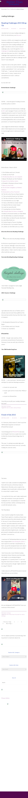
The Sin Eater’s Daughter (9, 187)
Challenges (8, 406)
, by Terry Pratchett (14, 192)
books (12, 407)
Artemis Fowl (14, 614)
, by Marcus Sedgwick (17, 211)
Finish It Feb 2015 (8, 415)
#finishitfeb (9, 614)
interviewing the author (18, 541)
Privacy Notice (5, 698)
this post (18, 35)
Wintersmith (6, 192)
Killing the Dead (7, 211)
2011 (4, 111)
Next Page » (9, 623)
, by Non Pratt (9, 185)
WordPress (12, 795)
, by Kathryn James (10, 181)
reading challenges (17, 407)
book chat (9, 407)
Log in (16, 795)
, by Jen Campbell (12, 176)
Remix (4, 185)
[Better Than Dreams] (14, 4)
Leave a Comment (22, 28)
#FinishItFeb (15, 431)
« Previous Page (7, 621)
